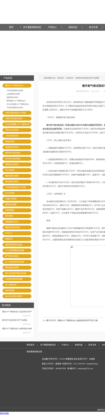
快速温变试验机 (11, 147)
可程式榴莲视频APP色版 (15, 113)
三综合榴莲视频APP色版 (15, 187)
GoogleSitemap (92, 364)
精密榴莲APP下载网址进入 (16, 101)
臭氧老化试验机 (11, 164)
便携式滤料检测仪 (12, 227)
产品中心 (52, 27)
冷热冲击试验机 (11, 130)
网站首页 (60, 78)
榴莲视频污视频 (11, 176)
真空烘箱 (9, 216)
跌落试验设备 (11, 204)
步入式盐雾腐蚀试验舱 (14, 250)
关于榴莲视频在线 (32, 27)
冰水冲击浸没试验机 (13, 296)
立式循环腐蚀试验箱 (13, 279)
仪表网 (92, 359)
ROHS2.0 (9, 233)
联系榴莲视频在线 (34, 352)
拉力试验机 (10, 193)
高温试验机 (10, 141)
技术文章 (93, 27)
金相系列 (9, 239)
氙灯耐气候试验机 (12, 159)
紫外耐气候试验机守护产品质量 (14, 320)
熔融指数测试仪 (11, 222)
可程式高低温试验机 (13, 118)
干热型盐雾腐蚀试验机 (15, 108)
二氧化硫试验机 (11, 136)
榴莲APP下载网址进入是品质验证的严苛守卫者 (78, 320)
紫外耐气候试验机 (12, 153)
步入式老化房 (11, 285)
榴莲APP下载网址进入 (14, 85)
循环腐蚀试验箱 (11, 268)
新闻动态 (72, 27)
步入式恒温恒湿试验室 (14, 262)
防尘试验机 (10, 170)
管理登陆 (69, 359)
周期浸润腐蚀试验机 (13, 245)
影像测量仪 (10, 210)
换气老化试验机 (11, 256)
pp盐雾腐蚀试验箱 (13, 94)
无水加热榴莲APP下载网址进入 (18, 104)
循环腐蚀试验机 (11, 182)
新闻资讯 (70, 78)
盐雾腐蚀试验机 (12, 97)
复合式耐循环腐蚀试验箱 (15, 273)
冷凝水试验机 (11, 199)
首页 (11, 27)
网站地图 (4, 413)
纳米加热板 (10, 290)
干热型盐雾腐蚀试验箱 (15, 91)
